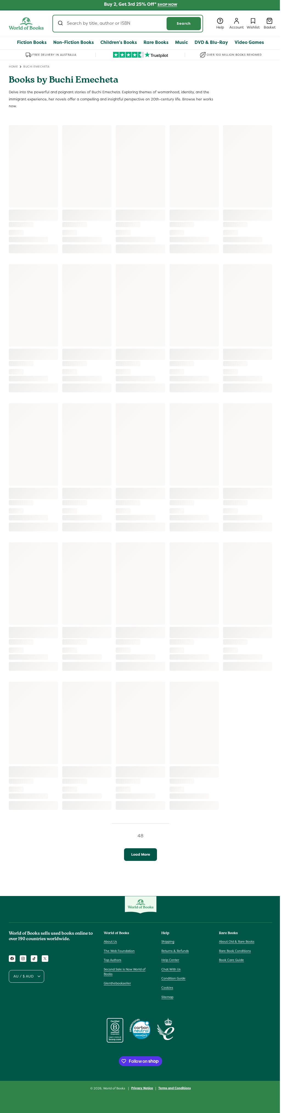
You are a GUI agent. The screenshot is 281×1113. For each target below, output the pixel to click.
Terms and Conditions (174, 1088)
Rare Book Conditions (235, 951)
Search (184, 23)
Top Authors (112, 960)
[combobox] (127, 23)
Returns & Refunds (175, 951)
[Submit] (61, 24)
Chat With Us (171, 969)
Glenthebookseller (117, 983)
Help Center (170, 960)
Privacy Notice (142, 1088)
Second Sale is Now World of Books (124, 972)
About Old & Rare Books (236, 941)
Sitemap (167, 997)
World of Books (114, 1088)
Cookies (167, 987)
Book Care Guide (231, 960)
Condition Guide (173, 978)
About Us (110, 941)
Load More (140, 854)
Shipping (167, 941)
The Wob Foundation (119, 951)
